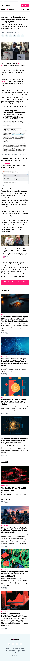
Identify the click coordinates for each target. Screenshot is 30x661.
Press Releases (11, 650)
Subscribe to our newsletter (15, 648)
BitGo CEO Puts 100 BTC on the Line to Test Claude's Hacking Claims (13, 401)
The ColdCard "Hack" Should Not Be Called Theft (14, 489)
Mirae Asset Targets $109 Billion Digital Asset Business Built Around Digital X (14, 573)
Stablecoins (4, 525)
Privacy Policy (16, 652)
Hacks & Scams (5, 485)
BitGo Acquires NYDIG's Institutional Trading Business (14, 614)
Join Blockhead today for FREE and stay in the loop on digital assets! (15, 282)
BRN (28, 9)
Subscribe (24, 5)
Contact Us (21, 650)
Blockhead (4, 30)
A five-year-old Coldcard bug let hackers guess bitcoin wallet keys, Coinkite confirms (14, 440)
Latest (3, 9)
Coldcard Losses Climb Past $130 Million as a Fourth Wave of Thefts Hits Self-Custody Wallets (14, 318)
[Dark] (17, 5)
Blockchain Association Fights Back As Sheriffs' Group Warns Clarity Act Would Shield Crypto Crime (14, 362)
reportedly (4, 81)
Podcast (21, 9)
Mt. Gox (8, 14)
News (2, 14)
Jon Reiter (4, 501)
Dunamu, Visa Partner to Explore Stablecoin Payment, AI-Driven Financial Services (15, 530)
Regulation (4, 356)
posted (7, 163)
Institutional (5, 569)
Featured (12, 9)
